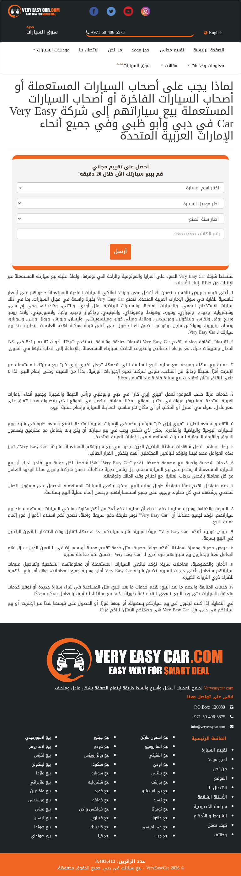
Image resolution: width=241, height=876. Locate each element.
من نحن (115, 50)
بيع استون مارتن (154, 737)
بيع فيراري (100, 818)
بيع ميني (43, 809)
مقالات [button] (170, 65)
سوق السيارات (42, 32)
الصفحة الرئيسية (208, 50)
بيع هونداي (41, 836)
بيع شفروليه (99, 782)
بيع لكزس (42, 755)
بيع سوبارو (100, 773)
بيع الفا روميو (157, 746)
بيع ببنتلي (160, 773)
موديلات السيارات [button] (52, 50)
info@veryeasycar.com (208, 726)
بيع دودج (102, 746)
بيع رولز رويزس (97, 755)
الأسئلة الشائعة (212, 797)
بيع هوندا (42, 827)
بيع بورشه (160, 782)
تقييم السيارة (214, 750)
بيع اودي (161, 764)
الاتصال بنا (89, 50)
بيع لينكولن (41, 764)
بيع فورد (102, 791)
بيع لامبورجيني (38, 737)
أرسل (120, 251)
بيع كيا (104, 836)
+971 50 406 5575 (108, 32)
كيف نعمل (217, 825)
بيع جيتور (102, 737)
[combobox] (120, 187)
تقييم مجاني (172, 50)
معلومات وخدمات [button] (207, 65)
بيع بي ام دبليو (155, 791)
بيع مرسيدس (39, 800)
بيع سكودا (100, 764)
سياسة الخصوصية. (209, 806)
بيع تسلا (161, 800)
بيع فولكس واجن (94, 809)
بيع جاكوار (160, 818)
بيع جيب (161, 836)
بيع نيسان (42, 818)
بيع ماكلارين (40, 791)
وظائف (220, 835)
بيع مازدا (43, 773)
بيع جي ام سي (155, 827)
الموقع (220, 778)
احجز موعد (141, 50)
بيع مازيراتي (40, 782)
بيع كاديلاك (100, 827)
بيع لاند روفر (40, 746)
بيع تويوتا (160, 809)
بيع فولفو (101, 800)
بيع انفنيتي (158, 755)
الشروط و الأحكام (210, 816)
